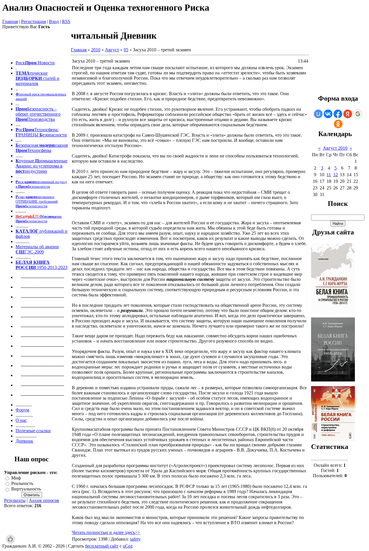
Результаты (15, 500)
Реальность (22, 483)
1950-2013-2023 (41, 265)
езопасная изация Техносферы (42, 148)
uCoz (128, 546)
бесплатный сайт (101, 546)
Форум (22, 409)
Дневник (24, 441)
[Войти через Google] (357, 114)
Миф (16, 477)
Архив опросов (44, 500)
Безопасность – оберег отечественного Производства (38, 114)
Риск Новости (35, 62)
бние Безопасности (39, 218)
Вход (54, 21)
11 (329, 174)
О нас (21, 420)
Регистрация (33, 21)
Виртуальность (26, 489)
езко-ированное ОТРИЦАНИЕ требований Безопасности (37, 201)
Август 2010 (335, 148)
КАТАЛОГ (27, 231)
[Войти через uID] (318, 114)
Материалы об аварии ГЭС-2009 (37, 249)
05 (126, 49)
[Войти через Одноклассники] (338, 124)
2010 (95, 49)
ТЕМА (23, 73)
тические (39, 73)
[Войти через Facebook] (338, 114)
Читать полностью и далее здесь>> (106, 532)
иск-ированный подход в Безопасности (41, 184)
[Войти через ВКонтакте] (328, 114)
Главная (10, 21)
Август (112, 49)
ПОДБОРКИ (29, 78)
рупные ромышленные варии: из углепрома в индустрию (41, 166)
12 (335, 174)
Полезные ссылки (33, 430)
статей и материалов (37, 81)
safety (135, 539)
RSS (66, 21)
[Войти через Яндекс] (347, 114)
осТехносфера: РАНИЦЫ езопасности (41, 132)
